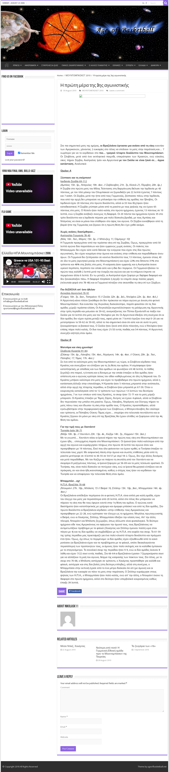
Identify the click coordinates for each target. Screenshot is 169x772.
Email (63, 727)
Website (64, 737)
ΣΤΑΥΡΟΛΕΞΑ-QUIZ (49, 65)
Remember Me (27, 153)
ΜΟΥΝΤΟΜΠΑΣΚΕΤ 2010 (78, 75)
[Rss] (143, 3)
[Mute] (43, 281)
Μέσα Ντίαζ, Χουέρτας (72, 646)
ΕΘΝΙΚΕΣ (117, 65)
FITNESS (16, 65)
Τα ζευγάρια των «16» (144, 646)
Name (64, 716)
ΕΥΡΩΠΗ (129, 65)
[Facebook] (146, 3)
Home (6, 65)
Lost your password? (15, 160)
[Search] (165, 2)
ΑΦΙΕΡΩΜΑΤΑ (30, 65)
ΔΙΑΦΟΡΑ (155, 65)
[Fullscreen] (48, 281)
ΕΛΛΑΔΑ (142, 65)
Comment (65, 687)
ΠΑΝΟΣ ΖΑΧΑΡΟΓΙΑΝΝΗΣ (73, 65)
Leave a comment (116, 91)
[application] (28, 189)
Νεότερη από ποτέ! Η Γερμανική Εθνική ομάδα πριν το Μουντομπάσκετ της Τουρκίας (111, 652)
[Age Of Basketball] (84, 34)
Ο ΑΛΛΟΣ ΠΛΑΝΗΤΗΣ (98, 65)
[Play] (7, 281)
